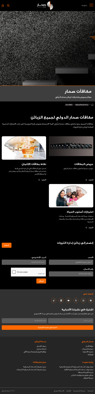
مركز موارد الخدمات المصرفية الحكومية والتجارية (76, 367)
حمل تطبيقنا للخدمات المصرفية (34, 367)
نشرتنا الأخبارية (88, 352)
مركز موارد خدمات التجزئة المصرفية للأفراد (78, 370)
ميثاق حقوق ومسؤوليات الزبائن (82, 375)
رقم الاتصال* (88, 269)
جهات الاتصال (41, 346)
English (84, 5)
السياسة (90, 391)
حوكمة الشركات (87, 349)
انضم (6, 245)
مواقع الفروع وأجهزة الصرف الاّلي (35, 352)
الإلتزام (68, 391)
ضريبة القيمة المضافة (85, 372)
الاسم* (90, 257)
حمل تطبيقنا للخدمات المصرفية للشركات (31, 370)
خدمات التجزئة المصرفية (82, 104)
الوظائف (90, 355)
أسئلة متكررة (41, 349)
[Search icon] (8, 5)
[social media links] (90, 300)
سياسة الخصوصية (79, 391)
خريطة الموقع (88, 378)
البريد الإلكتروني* (38, 257)
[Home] (92, 105)
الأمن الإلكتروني (59, 391)
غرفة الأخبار (89, 346)
